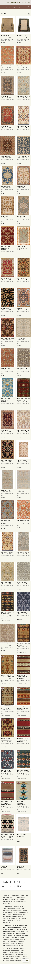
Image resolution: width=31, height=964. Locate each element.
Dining (18, 7)
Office (29, 7)
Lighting (7, 7)
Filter (4, 13)
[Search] (5, 2)
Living (13, 7)
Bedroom (23, 7)
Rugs (2, 7)
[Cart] (29, 2)
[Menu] (2, 2)
